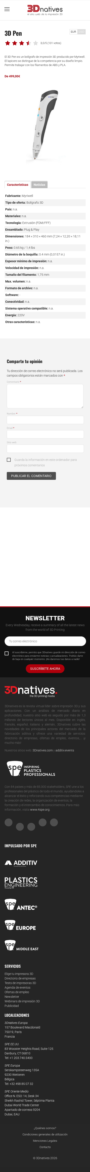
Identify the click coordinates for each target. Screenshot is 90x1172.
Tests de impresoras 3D (20, 983)
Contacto (45, 1147)
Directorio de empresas (20, 978)
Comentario (14, 382)
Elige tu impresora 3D (19, 974)
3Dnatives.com (43, 750)
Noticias (39, 184)
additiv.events (64, 750)
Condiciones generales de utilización (45, 1134)
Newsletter (12, 996)
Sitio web (11, 442)
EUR (73, 31)
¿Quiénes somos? (45, 1128)
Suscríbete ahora (45, 668)
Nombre (12, 413)
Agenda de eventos (17, 987)
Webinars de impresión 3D (22, 1001)
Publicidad (12, 1006)
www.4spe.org (40, 809)
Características (17, 184)
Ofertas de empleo (17, 992)
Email (10, 428)
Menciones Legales (45, 1140)
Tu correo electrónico (23, 641)
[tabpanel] (45, 125)
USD (81, 31)
